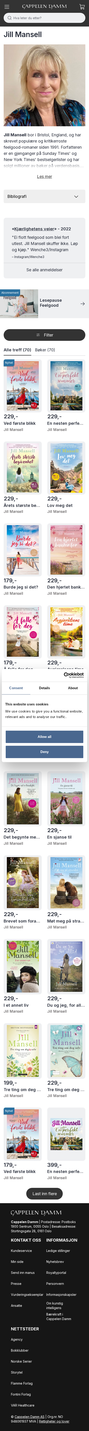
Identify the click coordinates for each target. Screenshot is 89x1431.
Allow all (45, 737)
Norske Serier (21, 1361)
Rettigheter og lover (54, 1421)
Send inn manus (23, 1273)
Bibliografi (16, 196)
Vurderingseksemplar (27, 1295)
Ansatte (16, 1305)
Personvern (55, 1284)
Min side (17, 1262)
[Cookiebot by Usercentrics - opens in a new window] (64, 675)
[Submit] (8, 18)
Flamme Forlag (22, 1383)
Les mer (44, 176)
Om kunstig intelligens (54, 1305)
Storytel (17, 1372)
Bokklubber (20, 1350)
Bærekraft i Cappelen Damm (58, 1316)
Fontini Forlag (21, 1394)
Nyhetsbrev (55, 1262)
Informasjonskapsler (61, 1295)
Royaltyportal (56, 1273)
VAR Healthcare (22, 1405)
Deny (44, 752)
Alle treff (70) (17, 349)
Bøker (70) (45, 349)
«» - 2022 (41, 228)
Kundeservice (21, 1251)
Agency (17, 1339)
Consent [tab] (16, 688)
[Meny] (7, 7)
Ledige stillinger (58, 1251)
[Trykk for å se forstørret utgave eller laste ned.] (44, 85)
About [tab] (73, 688)
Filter (48, 335)
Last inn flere (44, 1193)
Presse (16, 1284)
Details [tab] (44, 688)
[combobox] (44, 18)
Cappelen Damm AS (29, 1417)
